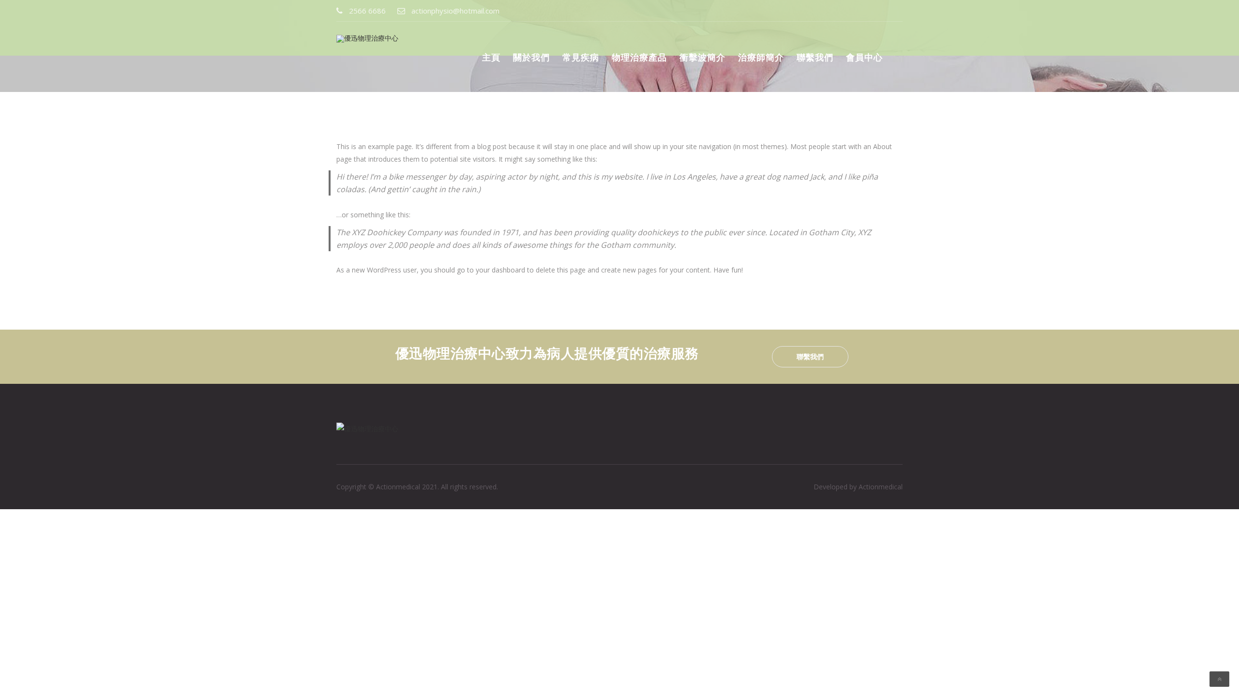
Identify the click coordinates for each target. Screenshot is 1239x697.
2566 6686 (367, 10)
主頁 (491, 57)
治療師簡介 (761, 57)
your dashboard (500, 269)
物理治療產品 (639, 57)
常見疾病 (580, 57)
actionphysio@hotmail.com (455, 10)
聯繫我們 (815, 57)
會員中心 (864, 57)
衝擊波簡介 (702, 57)
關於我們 (531, 57)
